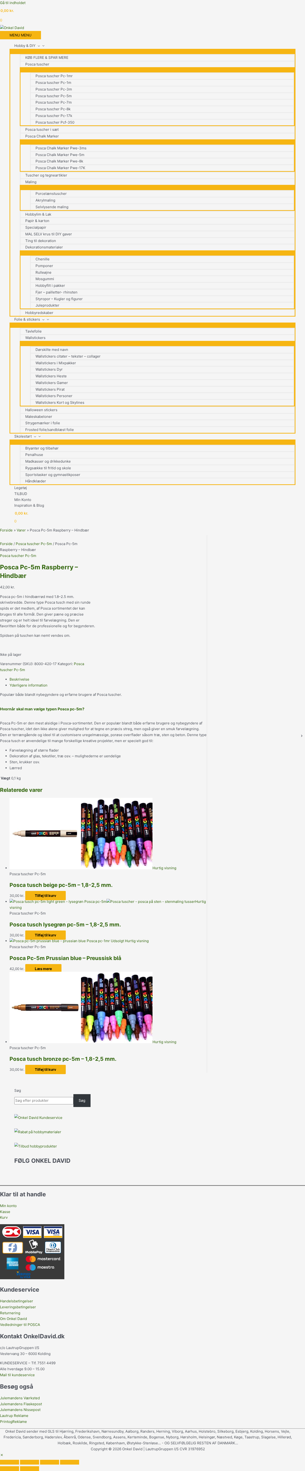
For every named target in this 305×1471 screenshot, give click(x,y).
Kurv (4, 1217)
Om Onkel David (14, 1318)
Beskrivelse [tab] (19, 679)
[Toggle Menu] (152, 51)
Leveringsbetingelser (18, 1307)
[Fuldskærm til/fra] (29, 1462)
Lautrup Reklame (14, 1415)
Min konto (8, 1205)
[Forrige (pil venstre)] (9, 1468)
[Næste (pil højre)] (29, 1468)
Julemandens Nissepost (20, 1409)
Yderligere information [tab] (28, 685)
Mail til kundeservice (17, 1375)
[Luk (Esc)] (69, 1462)
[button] (2, 1455)
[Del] (49, 1462)
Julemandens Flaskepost (21, 1404)
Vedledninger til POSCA (20, 1324)
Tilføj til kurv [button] (45, 895)
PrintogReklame (13, 1421)
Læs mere (43, 968)
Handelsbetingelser (16, 1301)
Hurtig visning (164, 868)
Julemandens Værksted (20, 1398)
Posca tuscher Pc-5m (34, 543)
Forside (6, 543)
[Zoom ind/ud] (9, 1462)
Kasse (5, 1211)
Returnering (10, 1313)
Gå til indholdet (12, 2)
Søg (17, 1090)
